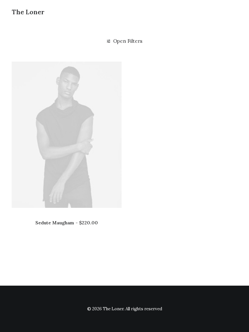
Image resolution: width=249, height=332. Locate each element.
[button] (67, 135)
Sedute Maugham (66, 223)
